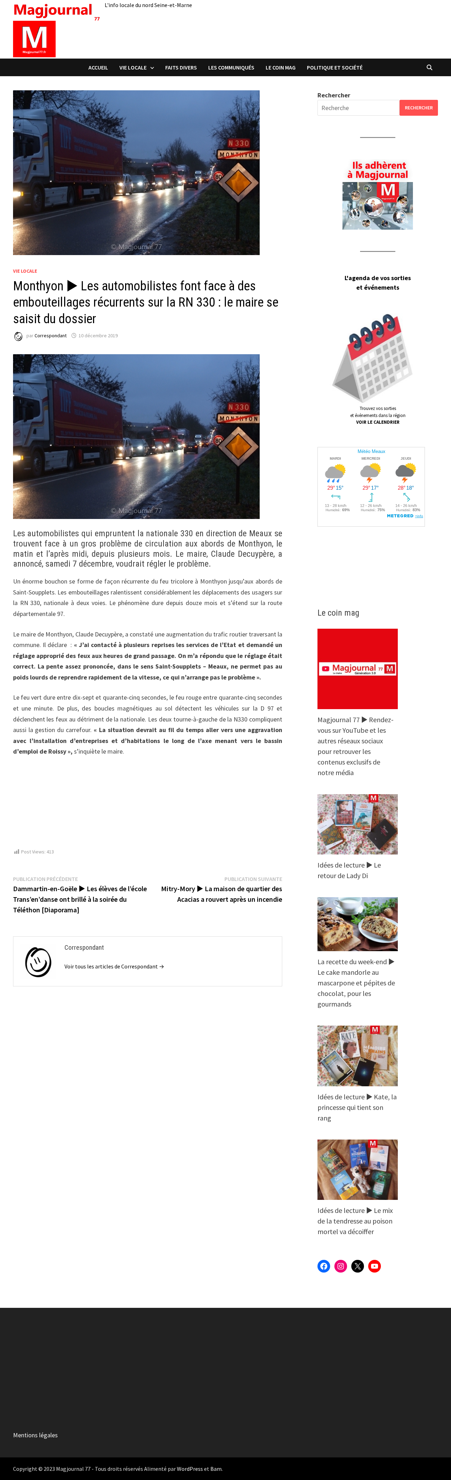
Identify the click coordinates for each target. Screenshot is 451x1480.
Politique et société (335, 67)
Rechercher (333, 95)
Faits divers (181, 67)
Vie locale (133, 67)
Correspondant (51, 335)
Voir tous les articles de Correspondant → (114, 966)
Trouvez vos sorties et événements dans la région (378, 415)
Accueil (98, 67)
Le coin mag (281, 67)
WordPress (190, 1468)
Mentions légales (35, 1435)
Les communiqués (231, 67)
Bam (216, 1468)
